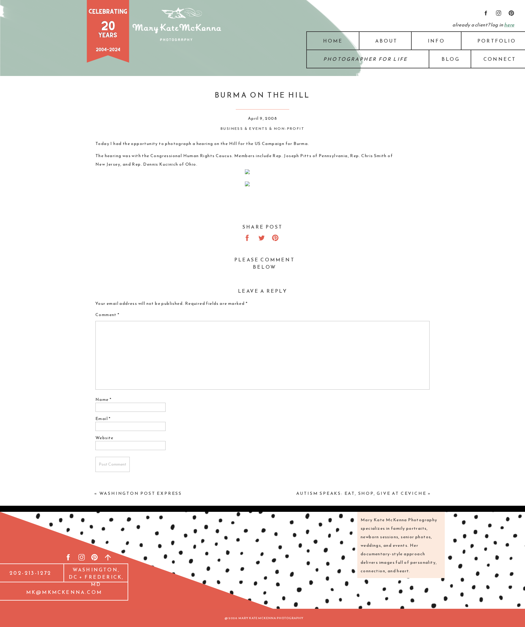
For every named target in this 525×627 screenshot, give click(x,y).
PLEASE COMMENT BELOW (264, 263)
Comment (107, 315)
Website (104, 438)
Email (103, 418)
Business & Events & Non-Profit (262, 128)
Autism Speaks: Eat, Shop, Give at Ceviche (361, 493)
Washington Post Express (140, 493)
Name (103, 399)
